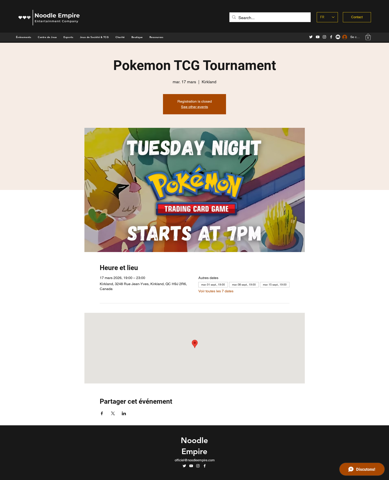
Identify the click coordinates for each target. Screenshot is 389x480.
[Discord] (338, 37)
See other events (194, 107)
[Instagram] (324, 37)
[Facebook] (331, 37)
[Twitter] (311, 37)
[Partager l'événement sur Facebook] (102, 413)
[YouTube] (317, 37)
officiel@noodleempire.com (195, 460)
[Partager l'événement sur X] (113, 413)
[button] (137, 37)
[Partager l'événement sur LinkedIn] (124, 413)
